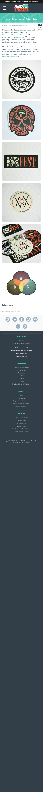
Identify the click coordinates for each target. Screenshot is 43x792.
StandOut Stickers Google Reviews (8, 319)
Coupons (21, 378)
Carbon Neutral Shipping (21, 432)
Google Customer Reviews (20, 404)
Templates (21, 373)
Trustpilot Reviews (20, 406)
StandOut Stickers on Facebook (21, 319)
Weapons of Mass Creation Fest (14, 35)
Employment (21, 398)
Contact (21, 341)
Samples (21, 376)
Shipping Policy (21, 420)
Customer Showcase (19, 26)
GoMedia (20, 37)
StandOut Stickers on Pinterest (25, 326)
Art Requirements (21, 370)
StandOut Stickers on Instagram (28, 319)
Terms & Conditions (21, 418)
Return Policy (21, 426)
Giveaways (21, 381)
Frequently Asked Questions (21, 343)
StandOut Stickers (21, 8)
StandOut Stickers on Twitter (14, 319)
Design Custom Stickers (21, 367)
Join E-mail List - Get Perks (20, 384)
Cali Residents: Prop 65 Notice (21, 429)
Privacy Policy (21, 423)
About (21, 395)
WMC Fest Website (9, 56)
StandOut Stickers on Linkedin (18, 326)
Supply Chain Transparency (21, 401)
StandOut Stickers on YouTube (35, 319)
